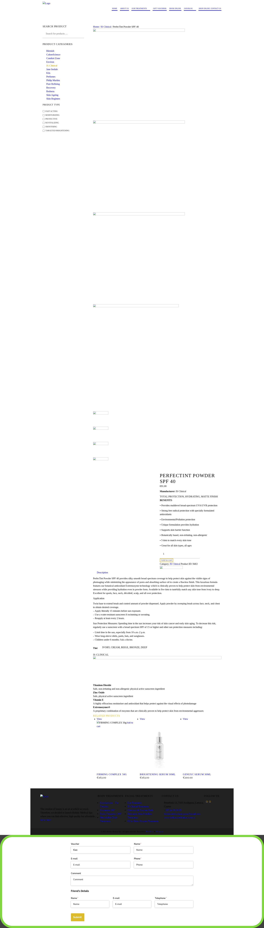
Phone (142, 858)
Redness (50, 91)
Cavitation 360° (107, 810)
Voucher (75, 844)
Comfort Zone (53, 58)
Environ (50, 62)
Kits (48, 73)
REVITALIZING (52, 123)
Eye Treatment (134, 802)
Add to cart (166, 560)
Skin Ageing (52, 95)
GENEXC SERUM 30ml (197, 774)
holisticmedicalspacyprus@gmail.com (182, 813)
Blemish (50, 51)
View (99, 719)
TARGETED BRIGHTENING (57, 131)
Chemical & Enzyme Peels (140, 810)
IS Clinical (106, 26)
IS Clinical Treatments (138, 806)
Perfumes (50, 76)
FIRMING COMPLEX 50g (112, 774)
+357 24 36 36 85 (172, 810)
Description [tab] (102, 572)
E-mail (74, 858)
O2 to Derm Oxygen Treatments (142, 821)
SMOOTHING (51, 127)
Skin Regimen (53, 98)
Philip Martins (53, 80)
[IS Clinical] (171, 567)
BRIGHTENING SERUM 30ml (158, 774)
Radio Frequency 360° (111, 813)
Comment (76, 873)
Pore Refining (53, 84)
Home (96, 26)
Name (142, 844)
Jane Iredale (52, 69)
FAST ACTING (51, 111)
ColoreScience (53, 54)
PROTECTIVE (51, 119)
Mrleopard (159, 831)
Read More (45, 820)
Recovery (51, 87)
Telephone (165, 898)
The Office (150, 831)
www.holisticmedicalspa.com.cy (179, 817)
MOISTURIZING (52, 115)
